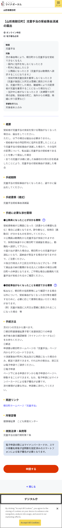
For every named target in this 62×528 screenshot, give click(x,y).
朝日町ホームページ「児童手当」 (20, 405)
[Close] (57, 508)
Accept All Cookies (30, 522)
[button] (58, 3)
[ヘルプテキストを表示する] (44, 220)
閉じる (32, 486)
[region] (31, 516)
